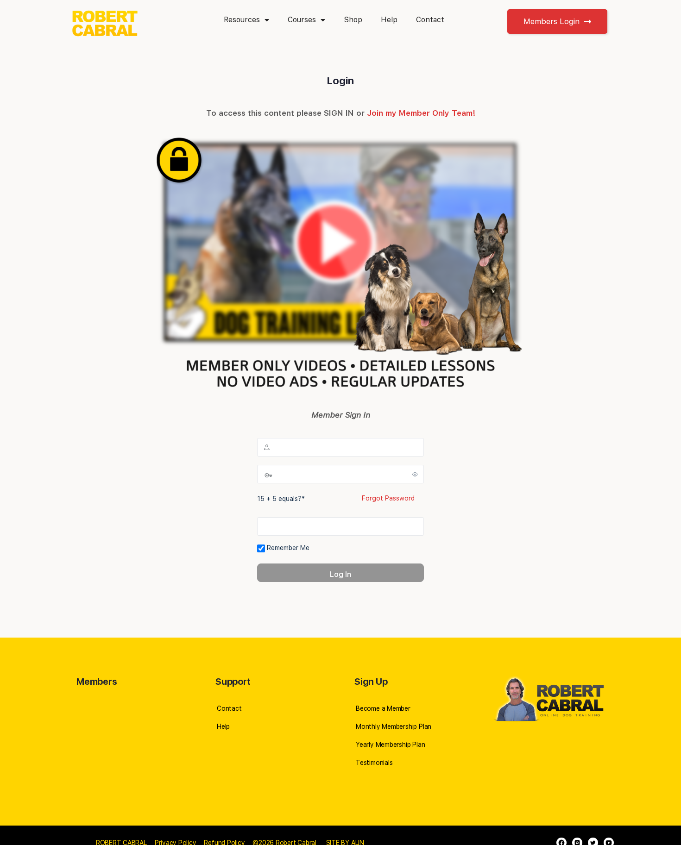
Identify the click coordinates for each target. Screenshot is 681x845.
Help (389, 19)
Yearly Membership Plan (390, 744)
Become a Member (383, 708)
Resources (242, 19)
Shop (353, 19)
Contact (430, 19)
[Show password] (415, 474)
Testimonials (374, 762)
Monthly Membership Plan (393, 726)
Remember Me (287, 547)
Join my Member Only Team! (421, 113)
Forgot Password (388, 498)
